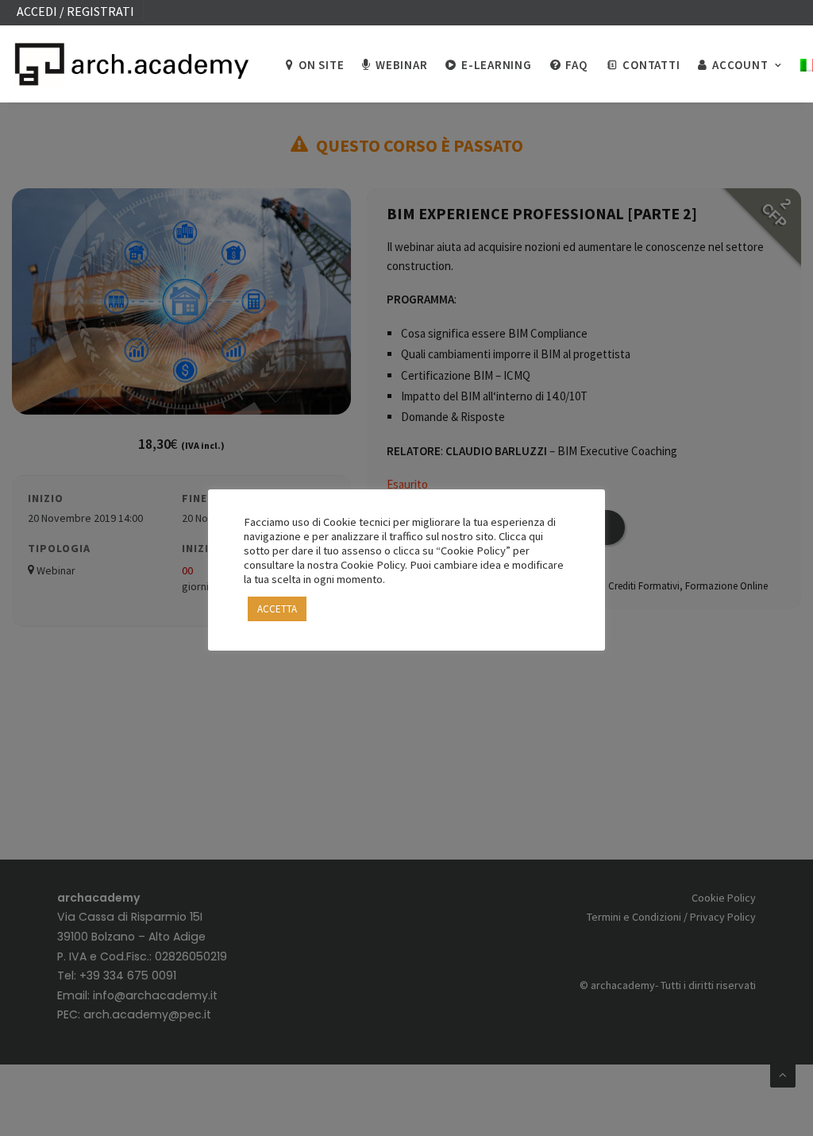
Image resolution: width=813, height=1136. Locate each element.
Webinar (401, 64)
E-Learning (496, 64)
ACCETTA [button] (277, 609)
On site (321, 64)
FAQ (576, 64)
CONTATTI (651, 64)
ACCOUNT (740, 64)
